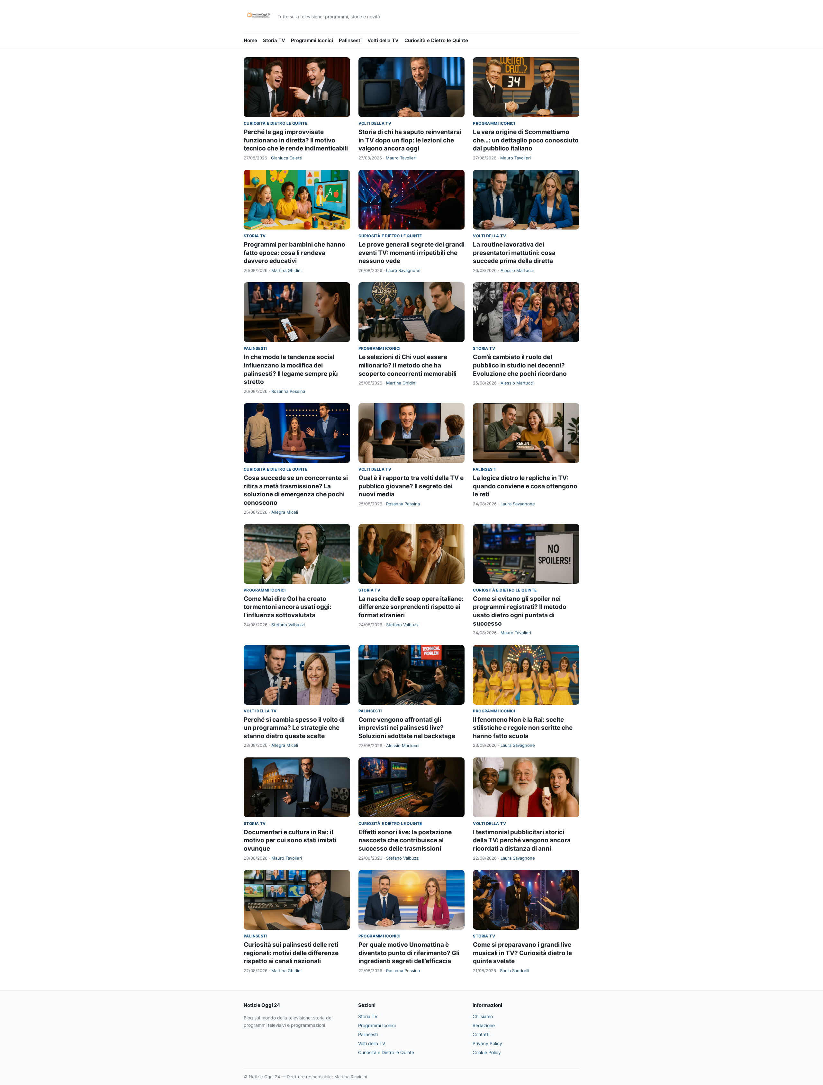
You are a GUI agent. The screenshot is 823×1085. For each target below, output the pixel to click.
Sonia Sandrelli (514, 970)
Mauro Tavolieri (401, 157)
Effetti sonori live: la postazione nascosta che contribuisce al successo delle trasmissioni (405, 840)
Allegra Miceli (284, 512)
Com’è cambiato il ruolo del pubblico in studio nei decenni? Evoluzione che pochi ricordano (520, 365)
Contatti (481, 1034)
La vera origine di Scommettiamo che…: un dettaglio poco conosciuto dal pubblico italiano (526, 140)
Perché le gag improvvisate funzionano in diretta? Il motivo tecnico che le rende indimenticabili (296, 140)
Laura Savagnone (403, 270)
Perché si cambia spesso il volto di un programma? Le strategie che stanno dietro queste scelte (294, 728)
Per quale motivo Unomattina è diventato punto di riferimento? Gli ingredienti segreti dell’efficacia (408, 953)
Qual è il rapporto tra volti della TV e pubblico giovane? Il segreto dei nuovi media (411, 486)
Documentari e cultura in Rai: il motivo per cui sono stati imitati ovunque (290, 840)
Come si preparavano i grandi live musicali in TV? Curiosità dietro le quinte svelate (522, 953)
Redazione (484, 1025)
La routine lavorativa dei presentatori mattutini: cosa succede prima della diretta (514, 253)
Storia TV (274, 40)
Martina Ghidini (286, 270)
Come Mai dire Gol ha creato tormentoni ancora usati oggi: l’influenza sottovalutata (287, 607)
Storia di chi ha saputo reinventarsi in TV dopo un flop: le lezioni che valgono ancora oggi (409, 140)
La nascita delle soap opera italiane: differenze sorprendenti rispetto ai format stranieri (411, 607)
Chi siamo (483, 1016)
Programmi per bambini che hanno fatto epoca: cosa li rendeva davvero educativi (294, 253)
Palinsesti (350, 40)
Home (250, 40)
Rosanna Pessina (288, 391)
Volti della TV (383, 40)
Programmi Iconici (312, 40)
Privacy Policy (487, 1043)
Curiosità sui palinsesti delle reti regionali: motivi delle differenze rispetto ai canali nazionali (291, 953)
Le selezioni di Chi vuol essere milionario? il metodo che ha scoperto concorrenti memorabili (407, 365)
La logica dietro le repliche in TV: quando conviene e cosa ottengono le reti (525, 486)
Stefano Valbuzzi (288, 624)
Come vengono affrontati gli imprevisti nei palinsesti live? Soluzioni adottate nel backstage (406, 728)
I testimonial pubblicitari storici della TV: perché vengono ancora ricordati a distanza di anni (522, 840)
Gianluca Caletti (286, 157)
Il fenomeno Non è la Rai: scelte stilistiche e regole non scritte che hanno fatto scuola (523, 728)
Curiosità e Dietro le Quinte (436, 40)
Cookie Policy (487, 1052)
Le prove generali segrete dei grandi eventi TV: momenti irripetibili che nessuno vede (411, 253)
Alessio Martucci (517, 270)
